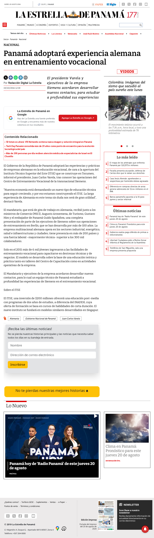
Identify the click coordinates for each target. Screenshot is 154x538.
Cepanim (133, 34)
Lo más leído (127, 157)
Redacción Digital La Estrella (24, 83)
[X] (129, 4)
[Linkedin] (20, 77)
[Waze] (63, 528)
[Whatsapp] (16, 77)
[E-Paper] (97, 4)
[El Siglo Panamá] (111, 4)
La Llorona (57, 34)
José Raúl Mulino (91, 34)
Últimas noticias (127, 211)
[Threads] (123, 4)
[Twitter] (6, 77)
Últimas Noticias (37, 34)
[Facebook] (135, 4)
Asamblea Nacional (114, 34)
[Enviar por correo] (25, 77)
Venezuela (72, 34)
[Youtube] (146, 4)
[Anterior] (106, 114)
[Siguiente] (148, 114)
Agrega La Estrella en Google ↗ (78, 118)
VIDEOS (127, 71)
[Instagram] (140, 4)
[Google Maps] (57, 528)
